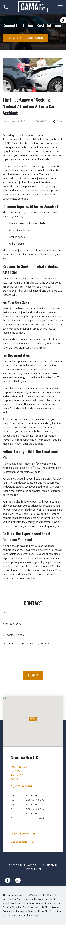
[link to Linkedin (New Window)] (18, 880)
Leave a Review (20, 833)
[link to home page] (33, 6)
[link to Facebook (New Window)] (7, 880)
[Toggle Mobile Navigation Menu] (60, 7)
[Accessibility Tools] (63, 20)
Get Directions (19, 841)
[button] (33, 719)
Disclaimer (34, 869)
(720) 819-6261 (24, 786)
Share (60, 121)
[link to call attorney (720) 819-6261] (6, 7)
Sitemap (52, 865)
